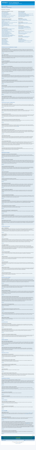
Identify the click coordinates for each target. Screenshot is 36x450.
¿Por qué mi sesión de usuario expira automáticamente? (8, 16)
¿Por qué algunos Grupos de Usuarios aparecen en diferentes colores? (26, 15)
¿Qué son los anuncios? (4, 42)
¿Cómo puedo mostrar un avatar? (5, 24)
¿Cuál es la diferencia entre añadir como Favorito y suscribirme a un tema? (25, 31)
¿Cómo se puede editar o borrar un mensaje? (6, 29)
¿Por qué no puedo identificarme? (5, 14)
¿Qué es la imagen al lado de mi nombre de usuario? (7, 23)
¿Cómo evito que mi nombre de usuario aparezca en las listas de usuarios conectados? (9, 20)
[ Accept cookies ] (18, 438)
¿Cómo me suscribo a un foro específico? (22, 33)
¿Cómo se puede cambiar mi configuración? (6, 19)
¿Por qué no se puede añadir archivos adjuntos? (7, 33)
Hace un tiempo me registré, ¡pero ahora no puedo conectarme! (8, 15)
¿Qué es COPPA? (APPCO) (5, 12)
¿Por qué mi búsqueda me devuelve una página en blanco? (24, 27)
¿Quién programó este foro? (21, 39)
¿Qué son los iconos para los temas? (6, 44)
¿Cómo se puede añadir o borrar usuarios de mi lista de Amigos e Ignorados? (25, 23)
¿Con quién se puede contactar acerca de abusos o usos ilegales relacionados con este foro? (25, 41)
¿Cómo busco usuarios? (21, 28)
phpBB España (20, 442)
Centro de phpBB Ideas (4, 418)
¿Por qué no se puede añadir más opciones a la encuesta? (8, 31)
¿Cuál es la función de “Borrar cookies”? (6, 17)
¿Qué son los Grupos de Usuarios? (22, 13)
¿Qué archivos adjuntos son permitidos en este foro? (24, 36)
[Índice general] (5, 2)
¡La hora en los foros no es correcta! (5, 21)
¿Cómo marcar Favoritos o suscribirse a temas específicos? (24, 32)
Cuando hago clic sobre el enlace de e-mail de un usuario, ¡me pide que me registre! (10, 26)
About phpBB (26, 413)
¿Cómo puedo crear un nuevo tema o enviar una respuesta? (8, 28)
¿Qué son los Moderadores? (21, 12)
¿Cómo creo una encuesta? (5, 30)
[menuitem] (7, 6)
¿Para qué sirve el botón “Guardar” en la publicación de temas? (8, 35)
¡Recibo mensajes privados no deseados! (22, 19)
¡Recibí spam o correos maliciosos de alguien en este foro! (24, 20)
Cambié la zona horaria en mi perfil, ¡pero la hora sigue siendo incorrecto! (9, 22)
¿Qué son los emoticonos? (4, 40)
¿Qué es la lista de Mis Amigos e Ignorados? (23, 22)
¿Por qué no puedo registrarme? (5, 13)
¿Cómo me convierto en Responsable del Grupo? (23, 14)
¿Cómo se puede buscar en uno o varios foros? (23, 26)
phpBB (18, 126)
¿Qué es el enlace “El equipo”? (21, 16)
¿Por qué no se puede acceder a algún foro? (6, 32)
